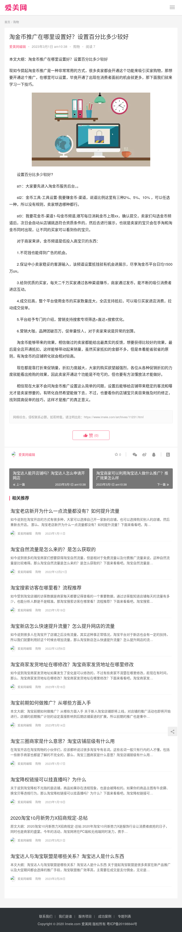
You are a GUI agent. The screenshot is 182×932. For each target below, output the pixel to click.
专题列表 (124, 916)
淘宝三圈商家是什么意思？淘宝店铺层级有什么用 (62, 741)
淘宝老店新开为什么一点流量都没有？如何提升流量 (64, 511)
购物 (76, 46)
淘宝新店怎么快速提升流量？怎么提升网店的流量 (62, 626)
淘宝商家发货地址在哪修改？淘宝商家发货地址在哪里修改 (72, 664)
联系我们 (45, 916)
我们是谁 (65, 916)
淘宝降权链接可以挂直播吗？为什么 (48, 779)
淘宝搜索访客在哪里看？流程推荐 (46, 587)
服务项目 (85, 916)
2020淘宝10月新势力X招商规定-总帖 (49, 818)
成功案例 (104, 916)
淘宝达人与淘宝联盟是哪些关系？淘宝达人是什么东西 (67, 856)
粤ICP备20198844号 (122, 923)
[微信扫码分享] (135, 454)
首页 (7, 22)
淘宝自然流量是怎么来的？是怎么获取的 (53, 549)
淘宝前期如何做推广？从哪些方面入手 (50, 702)
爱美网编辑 (17, 46)
